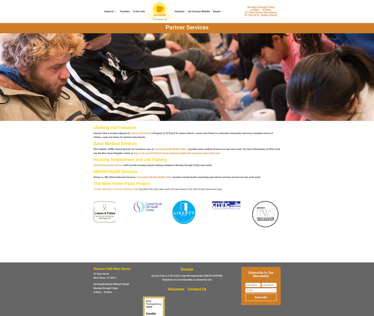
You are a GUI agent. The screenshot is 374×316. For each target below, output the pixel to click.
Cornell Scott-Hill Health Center (170, 149)
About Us (109, 11)
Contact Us (197, 289)
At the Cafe (139, 11)
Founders (125, 11)
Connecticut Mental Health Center (154, 177)
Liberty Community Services (108, 165)
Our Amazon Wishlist (199, 11)
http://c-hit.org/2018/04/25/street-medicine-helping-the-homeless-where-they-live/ (176, 153)
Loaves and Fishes (140, 133)
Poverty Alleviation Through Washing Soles (116, 189)
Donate (216, 11)
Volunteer (179, 11)
